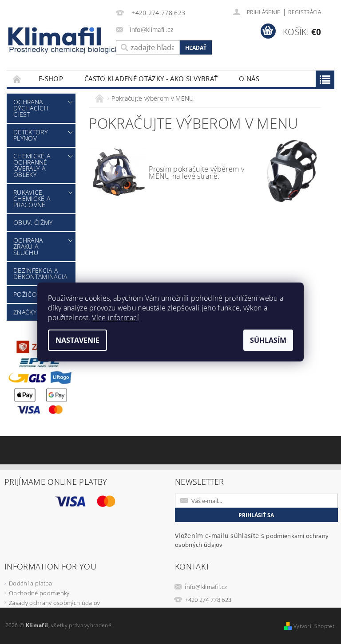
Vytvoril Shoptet (313, 626)
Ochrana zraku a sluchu (28, 246)
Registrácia (304, 12)
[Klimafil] (55, 36)
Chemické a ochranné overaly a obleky (31, 165)
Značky (24, 312)
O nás (249, 78)
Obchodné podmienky (39, 593)
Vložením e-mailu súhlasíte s (252, 540)
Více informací (115, 317)
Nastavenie (77, 340)
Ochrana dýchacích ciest (30, 108)
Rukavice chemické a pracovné (31, 198)
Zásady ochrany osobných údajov (54, 603)
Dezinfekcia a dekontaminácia (40, 273)
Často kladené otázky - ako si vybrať (151, 78)
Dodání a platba (30, 583)
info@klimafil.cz (206, 587)
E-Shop (51, 78)
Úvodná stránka (17, 78)
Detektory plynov (30, 135)
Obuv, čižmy (33, 222)
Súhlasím (268, 340)
